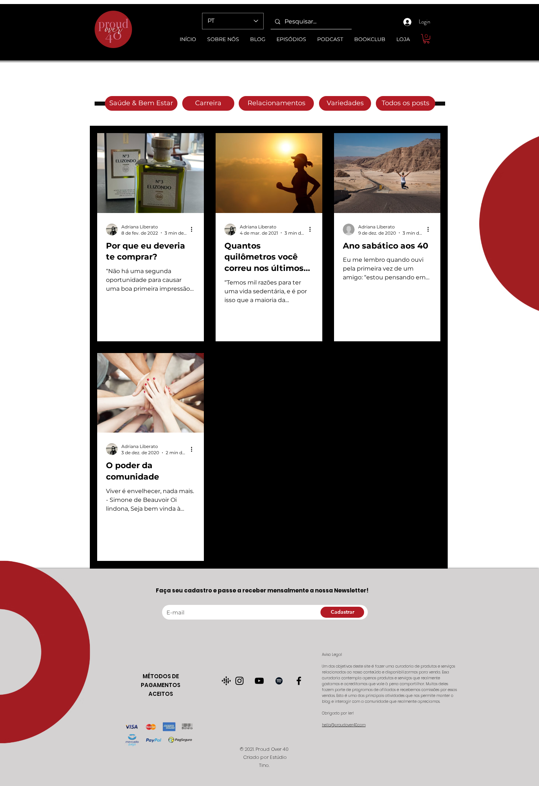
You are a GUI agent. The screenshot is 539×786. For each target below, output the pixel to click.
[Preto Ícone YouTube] (259, 680)
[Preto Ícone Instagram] (239, 680)
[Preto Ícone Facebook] (298, 680)
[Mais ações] (194, 229)
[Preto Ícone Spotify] (279, 680)
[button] (426, 38)
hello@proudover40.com (344, 725)
